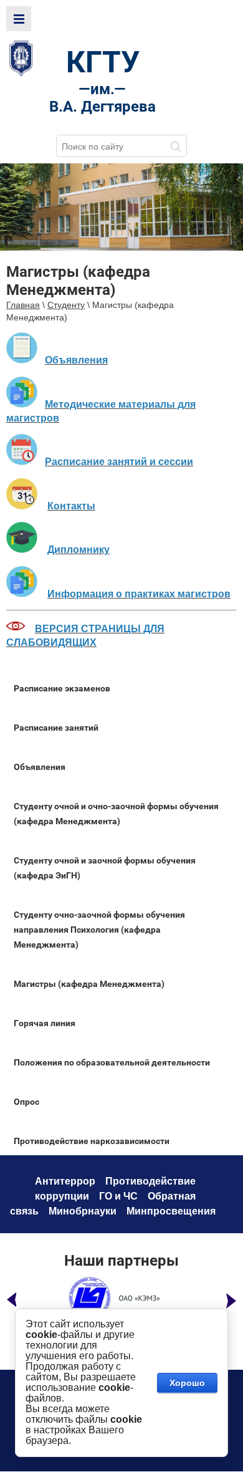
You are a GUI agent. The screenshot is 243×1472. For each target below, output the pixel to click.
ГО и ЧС (118, 1196)
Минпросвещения (171, 1211)
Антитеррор (65, 1181)
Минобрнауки (83, 1211)
